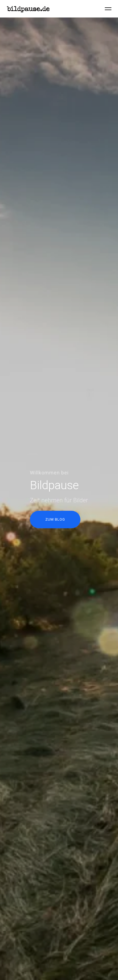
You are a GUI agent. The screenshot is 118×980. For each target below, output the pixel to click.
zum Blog (55, 519)
